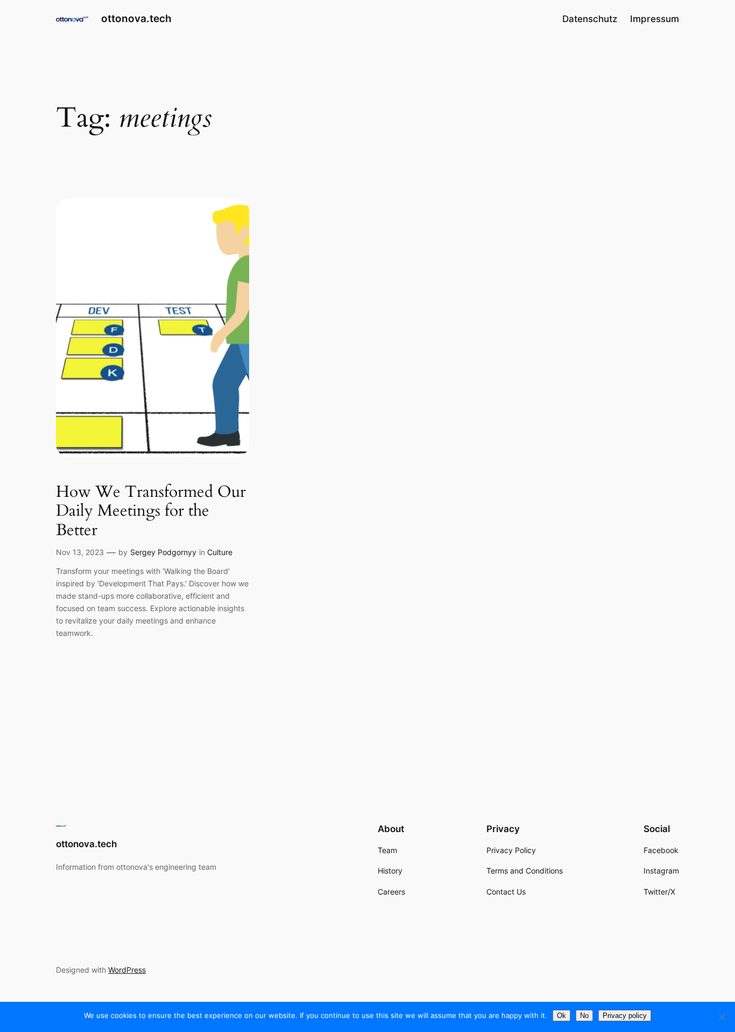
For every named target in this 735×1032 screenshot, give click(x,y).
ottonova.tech (136, 18)
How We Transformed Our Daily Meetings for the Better (151, 512)
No (584, 1016)
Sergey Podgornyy (163, 552)
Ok (561, 1016)
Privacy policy (625, 1016)
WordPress (127, 969)
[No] (721, 1017)
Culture (219, 552)
